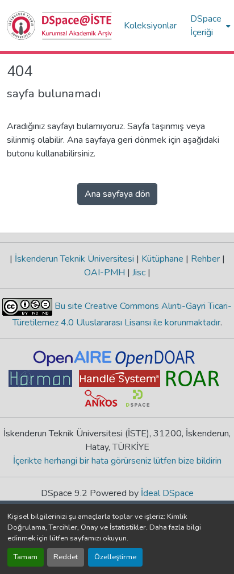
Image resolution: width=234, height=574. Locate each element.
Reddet (65, 557)
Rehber (205, 259)
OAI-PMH (105, 272)
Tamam (25, 557)
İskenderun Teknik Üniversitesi (74, 259)
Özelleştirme (115, 557)
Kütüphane (162, 259)
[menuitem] (209, 25)
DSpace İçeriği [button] (206, 26)
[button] (59, 25)
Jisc (139, 272)
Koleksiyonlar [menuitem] (150, 25)
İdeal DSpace (167, 493)
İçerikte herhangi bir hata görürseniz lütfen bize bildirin (117, 461)
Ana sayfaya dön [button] (117, 194)
